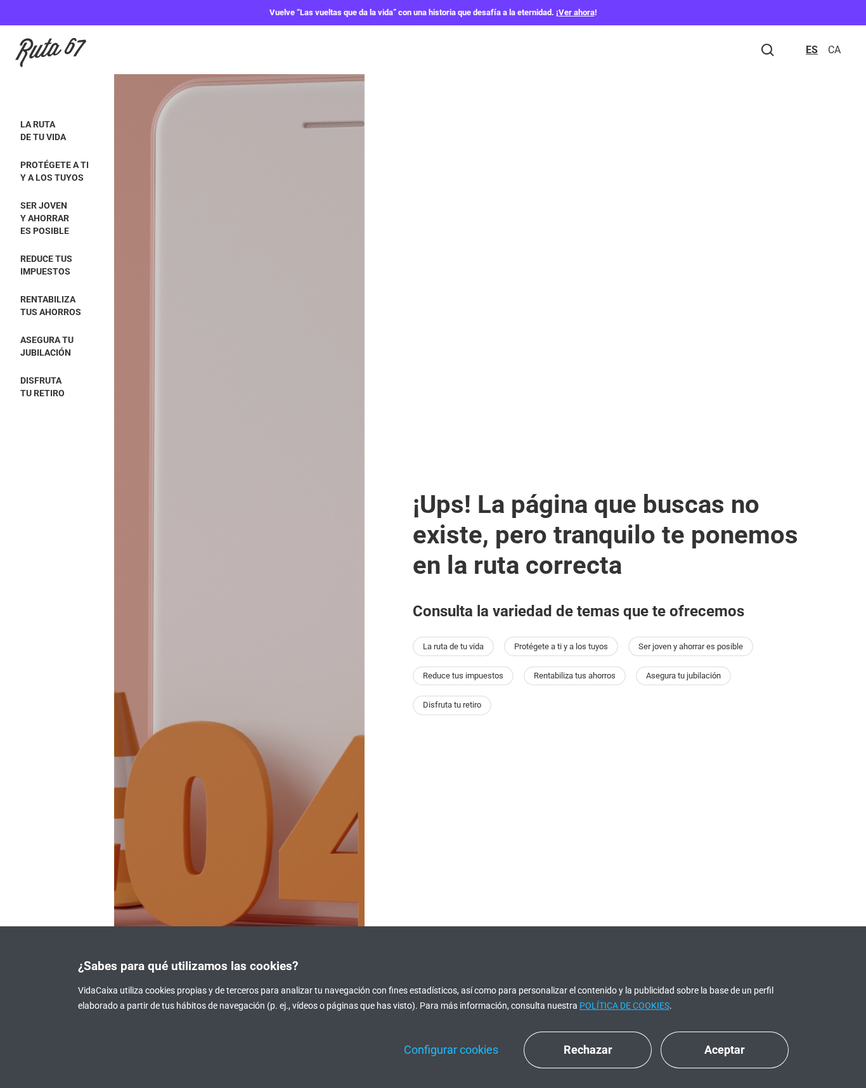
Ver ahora (577, 12)
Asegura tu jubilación (47, 346)
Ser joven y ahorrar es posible (44, 218)
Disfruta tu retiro (42, 386)
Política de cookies (624, 1006)
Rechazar (588, 1049)
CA (834, 50)
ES (812, 50)
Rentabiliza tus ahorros (50, 305)
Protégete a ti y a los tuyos (54, 171)
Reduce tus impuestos (46, 265)
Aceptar (724, 1049)
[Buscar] (767, 50)
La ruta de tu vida (43, 130)
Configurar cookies (451, 1049)
